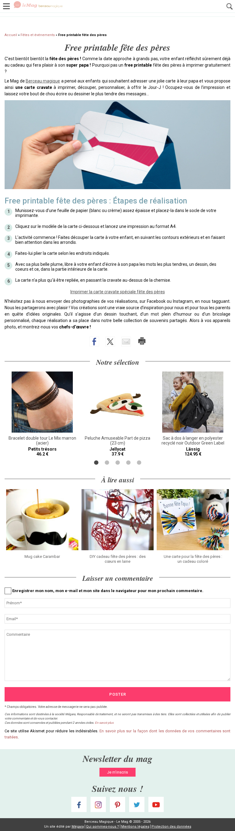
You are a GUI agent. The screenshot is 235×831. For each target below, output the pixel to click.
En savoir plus (104, 722)
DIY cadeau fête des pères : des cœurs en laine (118, 559)
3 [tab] (117, 462)
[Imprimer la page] (142, 341)
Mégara (78, 827)
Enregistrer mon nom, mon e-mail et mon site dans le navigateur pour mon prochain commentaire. (107, 590)
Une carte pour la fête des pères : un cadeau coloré (193, 559)
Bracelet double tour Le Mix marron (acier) (42, 440)
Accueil (11, 35)
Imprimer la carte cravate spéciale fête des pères (117, 291)
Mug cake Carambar (42, 556)
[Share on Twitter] (110, 341)
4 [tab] (128, 462)
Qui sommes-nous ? (102, 827)
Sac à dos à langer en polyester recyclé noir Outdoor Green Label (193, 440)
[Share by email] (126, 341)
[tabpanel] (42, 414)
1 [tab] (96, 462)
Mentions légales (135, 827)
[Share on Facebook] (94, 341)
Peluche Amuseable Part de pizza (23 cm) (117, 440)
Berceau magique (43, 81)
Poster (117, 694)
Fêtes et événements (38, 35)
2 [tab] (107, 462)
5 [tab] (139, 462)
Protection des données (171, 827)
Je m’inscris (117, 772)
